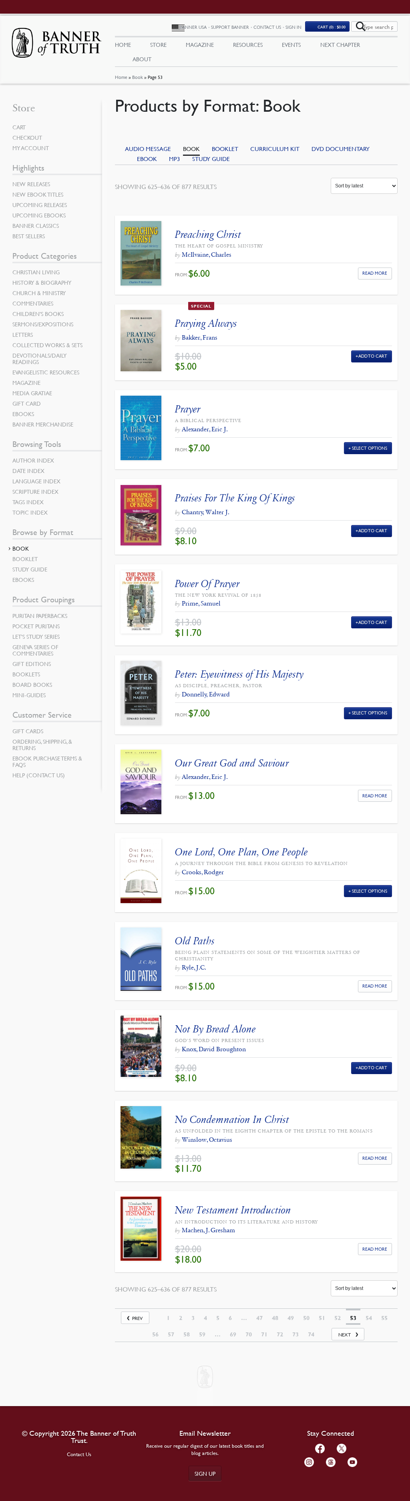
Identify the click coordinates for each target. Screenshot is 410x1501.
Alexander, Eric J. (205, 429)
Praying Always (206, 323)
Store (158, 44)
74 (311, 1334)
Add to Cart (373, 356)
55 (384, 1318)
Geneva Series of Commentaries (35, 650)
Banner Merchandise (42, 424)
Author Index (33, 460)
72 (280, 1334)
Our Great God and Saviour (232, 763)
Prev (137, 1318)
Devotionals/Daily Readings (39, 358)
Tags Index (28, 502)
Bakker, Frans (199, 337)
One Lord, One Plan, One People (241, 852)
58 (186, 1334)
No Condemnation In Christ (232, 1119)
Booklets (26, 674)
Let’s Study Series (36, 636)
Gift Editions (31, 663)
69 (233, 1334)
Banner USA (193, 27)
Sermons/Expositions (42, 324)
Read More (374, 273)
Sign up (205, 1473)
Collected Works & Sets (47, 345)
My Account (30, 148)
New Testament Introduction (233, 1210)
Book (137, 77)
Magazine (200, 44)
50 (306, 1318)
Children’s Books (38, 313)
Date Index (28, 470)
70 (248, 1334)
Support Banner (230, 27)
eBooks (23, 413)
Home (121, 77)
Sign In (293, 27)
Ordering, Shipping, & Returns (42, 744)
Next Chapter (340, 44)
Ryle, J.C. (194, 967)
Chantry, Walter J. (205, 512)
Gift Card (26, 403)
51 (322, 1318)
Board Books (32, 684)
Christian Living (36, 272)
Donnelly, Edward (206, 694)
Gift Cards (27, 731)
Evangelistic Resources (45, 372)
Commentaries (32, 303)
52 (337, 1318)
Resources (248, 44)
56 (155, 1334)
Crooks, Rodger (203, 872)
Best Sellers (28, 236)
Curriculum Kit (274, 148)
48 (275, 1318)
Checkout (27, 137)
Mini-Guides (29, 695)
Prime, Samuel (201, 603)
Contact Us (267, 27)
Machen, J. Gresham (208, 1230)
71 (264, 1334)
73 (295, 1334)
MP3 (174, 158)
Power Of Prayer (207, 583)
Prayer (187, 409)
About (142, 58)
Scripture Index (35, 491)
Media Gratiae (32, 393)
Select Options (369, 448)
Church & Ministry (39, 293)
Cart (19, 127)
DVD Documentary (341, 148)
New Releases (31, 184)
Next (344, 1335)
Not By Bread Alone (215, 1029)
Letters (22, 334)
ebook (147, 158)
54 (369, 1318)
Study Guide (211, 158)
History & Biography (41, 282)
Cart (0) (332, 26)
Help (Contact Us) (38, 775)
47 (259, 1318)
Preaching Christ (208, 234)
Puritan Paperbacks (39, 615)
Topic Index (30, 512)
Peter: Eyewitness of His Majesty (239, 674)
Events (291, 44)
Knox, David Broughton (214, 1049)
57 (171, 1334)
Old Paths (195, 941)
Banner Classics (35, 225)
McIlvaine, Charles (206, 254)
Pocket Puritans (36, 626)
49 (290, 1318)
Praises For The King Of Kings (235, 498)
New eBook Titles (37, 194)
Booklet (225, 148)
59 (202, 1334)
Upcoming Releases (39, 204)
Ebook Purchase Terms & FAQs (47, 761)
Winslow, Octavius (207, 1139)
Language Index (36, 481)
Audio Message (148, 148)
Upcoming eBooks (39, 215)
